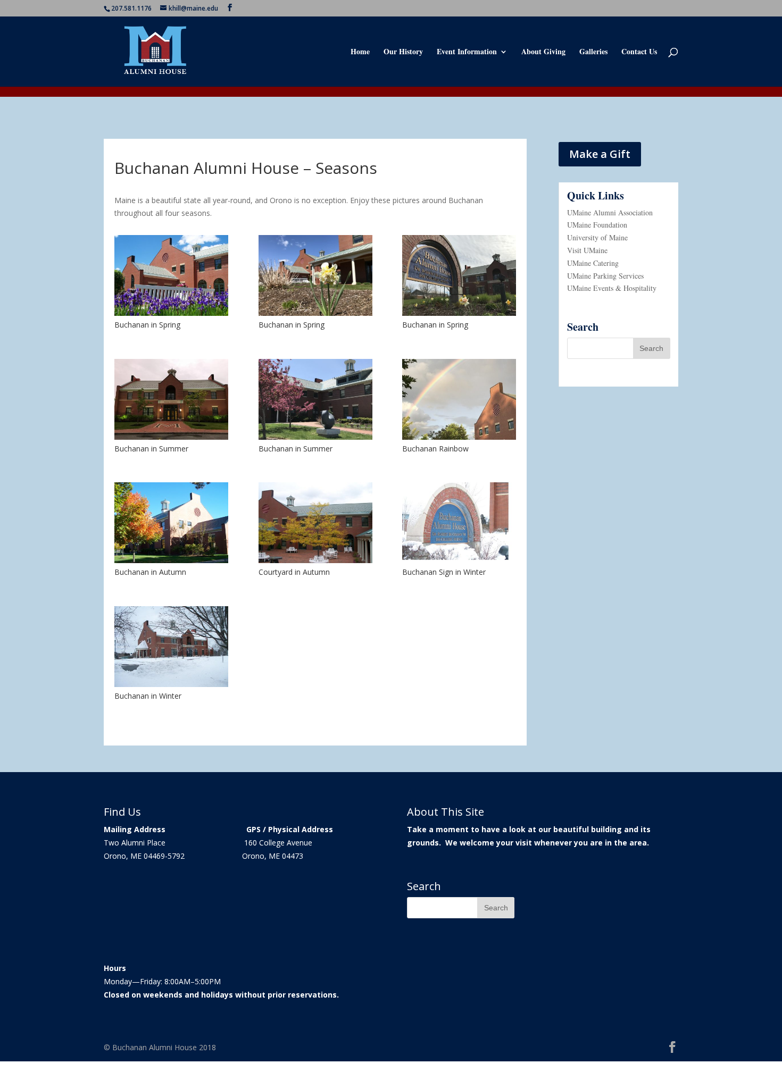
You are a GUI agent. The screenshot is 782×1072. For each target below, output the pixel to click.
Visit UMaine (587, 250)
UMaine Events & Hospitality (611, 288)
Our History (403, 52)
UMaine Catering (593, 263)
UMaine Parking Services (605, 276)
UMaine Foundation (597, 225)
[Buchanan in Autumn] (171, 560)
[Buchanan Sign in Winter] (459, 560)
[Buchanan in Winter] (171, 684)
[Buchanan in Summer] (171, 437)
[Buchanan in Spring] (171, 313)
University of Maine (597, 237)
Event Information (467, 52)
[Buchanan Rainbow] (459, 437)
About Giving (543, 52)
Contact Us (639, 52)
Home (360, 52)
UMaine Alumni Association (610, 212)
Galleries (593, 52)
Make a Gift (599, 154)
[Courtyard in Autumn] (315, 560)
